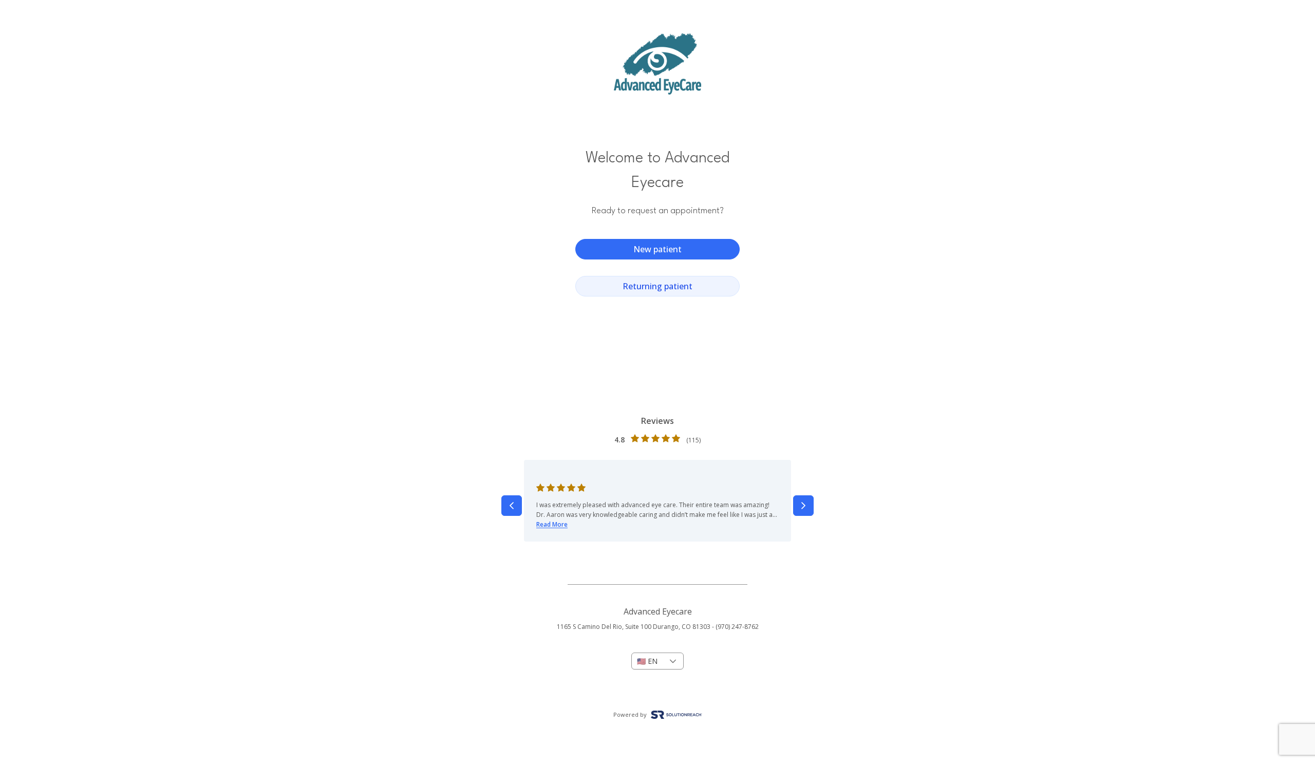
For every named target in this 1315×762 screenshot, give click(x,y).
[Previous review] (511, 505)
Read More (552, 524)
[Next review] (803, 505)
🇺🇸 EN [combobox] (647, 661)
